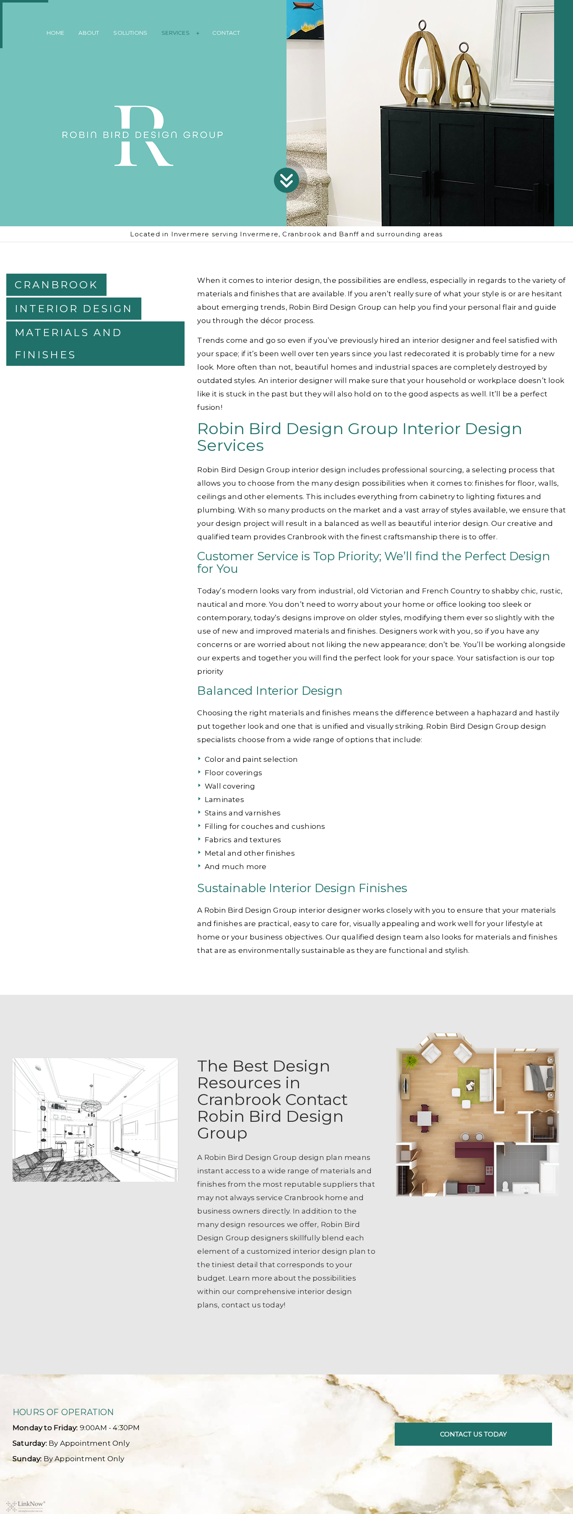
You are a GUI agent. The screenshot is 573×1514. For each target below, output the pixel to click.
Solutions (130, 32)
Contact (226, 32)
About (88, 32)
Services (175, 32)
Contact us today (473, 1434)
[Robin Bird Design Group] (143, 133)
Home (56, 32)
